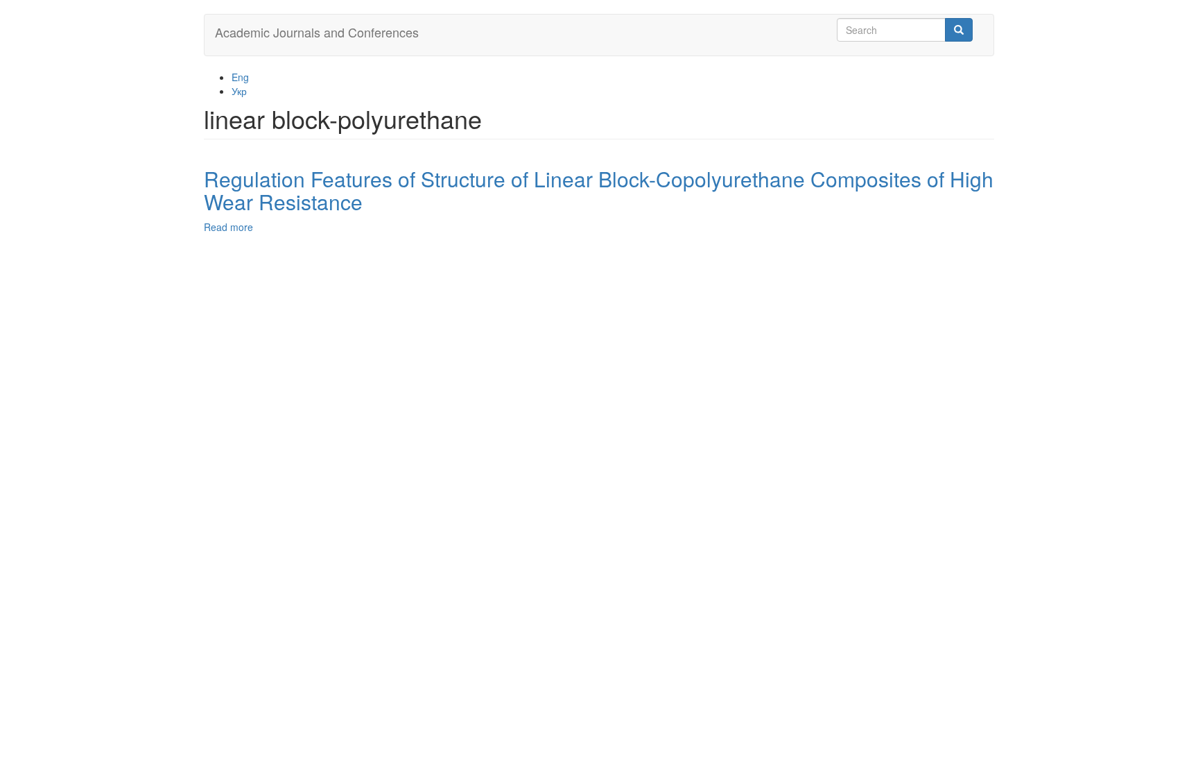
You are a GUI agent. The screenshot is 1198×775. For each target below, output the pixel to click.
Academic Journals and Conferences (317, 32)
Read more (228, 227)
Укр (239, 91)
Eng (240, 77)
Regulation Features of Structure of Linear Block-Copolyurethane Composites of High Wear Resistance (598, 190)
